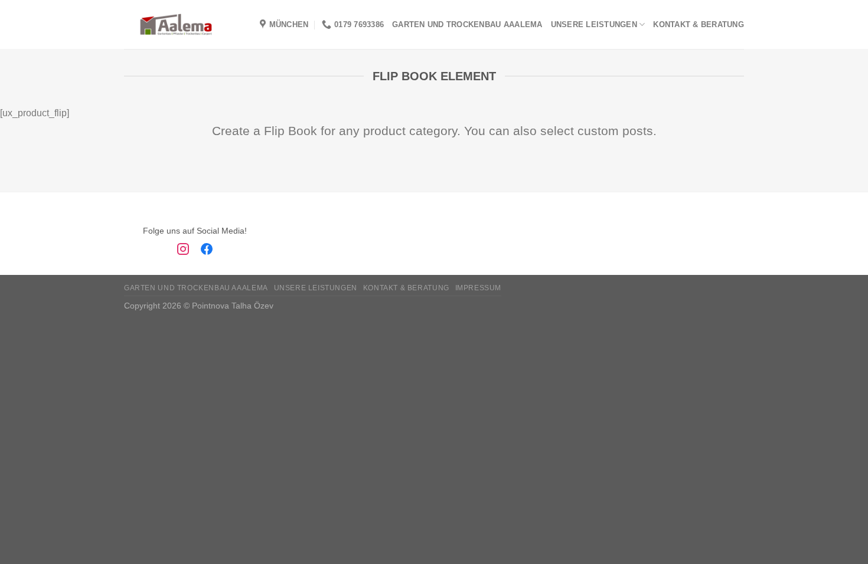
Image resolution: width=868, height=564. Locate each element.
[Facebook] (207, 251)
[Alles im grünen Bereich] (176, 24)
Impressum (478, 288)
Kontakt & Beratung (698, 24)
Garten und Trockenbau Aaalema (467, 24)
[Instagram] (183, 251)
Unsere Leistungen (594, 24)
